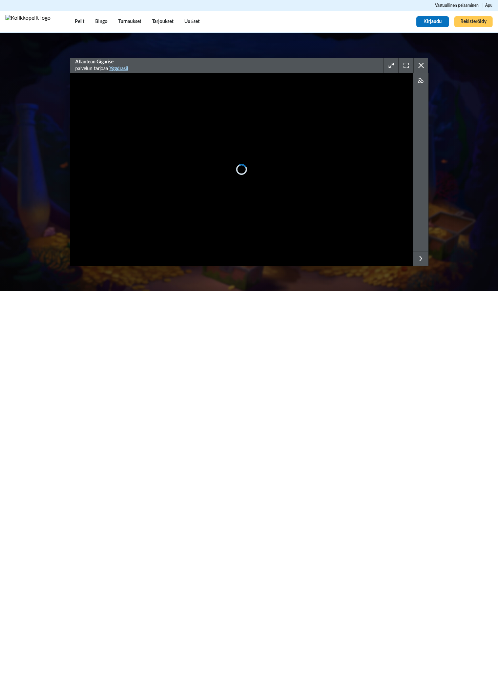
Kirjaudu (432, 21)
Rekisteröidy (473, 21)
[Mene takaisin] (420, 65)
